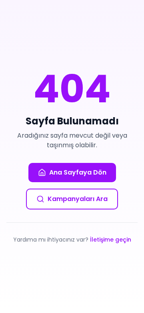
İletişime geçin (110, 240)
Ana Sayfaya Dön (77, 172)
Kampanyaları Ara (78, 198)
